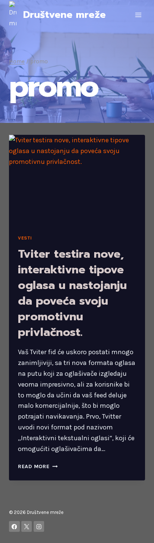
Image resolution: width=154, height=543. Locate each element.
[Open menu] (138, 14)
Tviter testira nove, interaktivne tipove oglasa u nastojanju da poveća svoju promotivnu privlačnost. (72, 293)
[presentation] (77, 180)
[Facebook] (14, 526)
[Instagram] (39, 526)
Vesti (25, 238)
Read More (38, 466)
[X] (26, 526)
